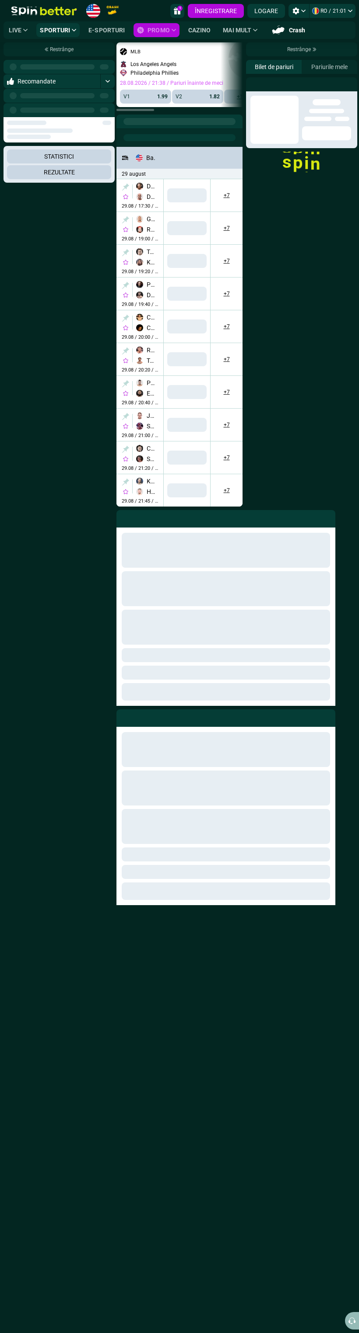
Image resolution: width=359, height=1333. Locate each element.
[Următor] (107, 110)
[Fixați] (125, 187)
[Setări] (299, 11)
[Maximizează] (107, 81)
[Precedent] (88, 110)
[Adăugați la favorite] (125, 196)
